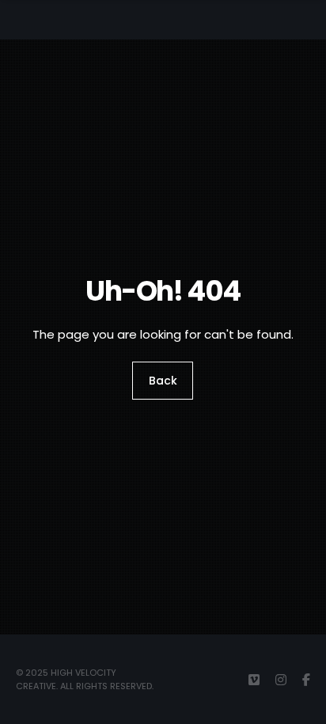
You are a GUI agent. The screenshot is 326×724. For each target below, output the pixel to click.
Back (163, 381)
